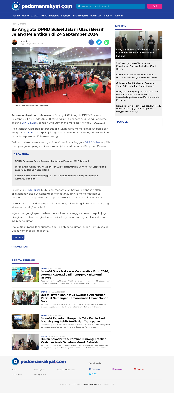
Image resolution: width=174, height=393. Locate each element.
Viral (44, 16)
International (80, 16)
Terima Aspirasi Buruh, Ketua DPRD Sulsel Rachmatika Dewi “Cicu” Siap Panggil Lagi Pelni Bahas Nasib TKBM (61, 168)
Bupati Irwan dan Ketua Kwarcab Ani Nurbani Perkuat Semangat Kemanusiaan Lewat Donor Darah (74, 298)
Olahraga (95, 16)
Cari (155, 6)
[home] (39, 361)
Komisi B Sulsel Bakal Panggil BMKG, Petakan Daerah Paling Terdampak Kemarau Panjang (56, 177)
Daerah (35, 16)
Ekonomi (65, 16)
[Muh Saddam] (15, 42)
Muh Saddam (25, 41)
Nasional (54, 16)
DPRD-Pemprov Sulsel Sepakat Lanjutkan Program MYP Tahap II (52, 161)
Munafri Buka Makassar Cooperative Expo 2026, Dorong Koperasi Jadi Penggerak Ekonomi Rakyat (75, 274)
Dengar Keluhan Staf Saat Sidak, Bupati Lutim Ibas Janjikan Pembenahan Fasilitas (138, 52)
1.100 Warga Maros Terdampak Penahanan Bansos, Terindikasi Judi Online (136, 66)
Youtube (140, 369)
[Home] (42, 6)
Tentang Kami (40, 370)
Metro (25, 16)
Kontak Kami (17, 374)
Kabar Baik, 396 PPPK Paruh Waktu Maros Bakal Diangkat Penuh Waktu (136, 76)
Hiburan (107, 16)
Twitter (94, 374)
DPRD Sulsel (29, 122)
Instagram (118, 369)
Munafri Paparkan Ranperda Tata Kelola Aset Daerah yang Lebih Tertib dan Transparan (73, 320)
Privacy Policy (40, 374)
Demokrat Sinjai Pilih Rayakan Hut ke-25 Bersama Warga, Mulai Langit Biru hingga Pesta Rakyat (138, 109)
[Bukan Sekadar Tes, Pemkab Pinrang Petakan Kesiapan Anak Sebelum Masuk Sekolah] (25, 342)
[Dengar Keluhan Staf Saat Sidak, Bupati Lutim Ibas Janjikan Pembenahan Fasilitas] (138, 44)
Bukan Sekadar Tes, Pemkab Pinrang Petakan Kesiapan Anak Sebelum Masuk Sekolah (73, 340)
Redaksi (119, 16)
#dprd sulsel (18, 237)
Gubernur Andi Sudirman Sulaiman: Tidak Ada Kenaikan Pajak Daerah (136, 84)
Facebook (95, 369)
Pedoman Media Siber (66, 370)
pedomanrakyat (90, 384)
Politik (16, 16)
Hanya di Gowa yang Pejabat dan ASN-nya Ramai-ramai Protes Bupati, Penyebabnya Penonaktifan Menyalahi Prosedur (137, 95)
